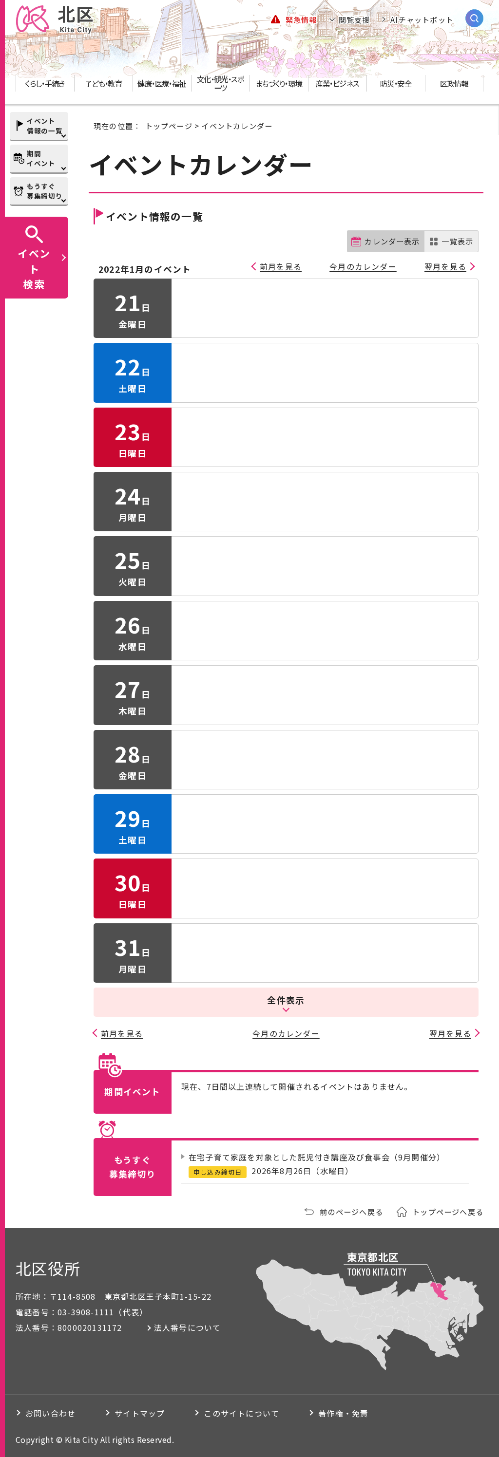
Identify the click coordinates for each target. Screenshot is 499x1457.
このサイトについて (241, 1413)
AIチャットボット (422, 19)
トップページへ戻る (447, 1211)
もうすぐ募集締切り (44, 191)
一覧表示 (457, 241)
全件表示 (286, 1000)
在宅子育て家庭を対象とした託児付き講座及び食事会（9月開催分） (317, 1157)
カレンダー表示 (392, 241)
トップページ (168, 125)
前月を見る (281, 266)
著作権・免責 (343, 1413)
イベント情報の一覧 (44, 125)
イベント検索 (34, 268)
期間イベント (41, 158)
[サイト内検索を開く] (474, 18)
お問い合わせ (50, 1413)
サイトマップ (140, 1413)
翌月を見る (445, 266)
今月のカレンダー (363, 266)
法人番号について (187, 1327)
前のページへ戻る (351, 1211)
